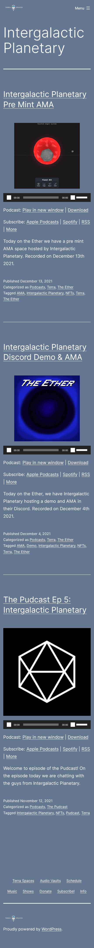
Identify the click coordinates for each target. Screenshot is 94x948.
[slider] (82, 197)
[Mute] (73, 197)
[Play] (9, 197)
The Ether (65, 287)
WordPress (51, 929)
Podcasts (37, 287)
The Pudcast (57, 806)
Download (78, 210)
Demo (32, 545)
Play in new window (43, 210)
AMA (21, 293)
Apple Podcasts (42, 221)
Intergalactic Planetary (45, 293)
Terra (51, 287)
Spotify (70, 221)
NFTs (70, 293)
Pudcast (72, 813)
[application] (47, 197)
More (11, 229)
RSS (86, 221)
